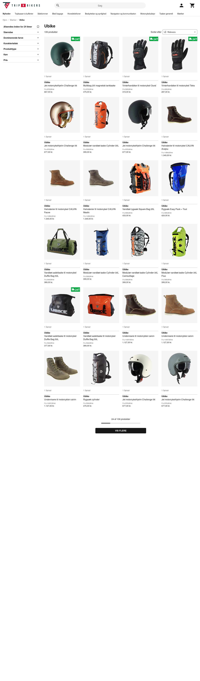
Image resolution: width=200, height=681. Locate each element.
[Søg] (58, 5)
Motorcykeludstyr (147, 13)
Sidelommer (43, 13)
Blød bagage (57, 13)
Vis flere (121, 430)
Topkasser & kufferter (24, 13)
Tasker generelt (166, 13)
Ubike (47, 82)
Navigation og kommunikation (123, 13)
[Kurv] (192, 5)
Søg (100, 5)
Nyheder (6, 13)
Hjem (5, 19)
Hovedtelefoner (74, 13)
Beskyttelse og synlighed (95, 13)
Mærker (180, 13)
